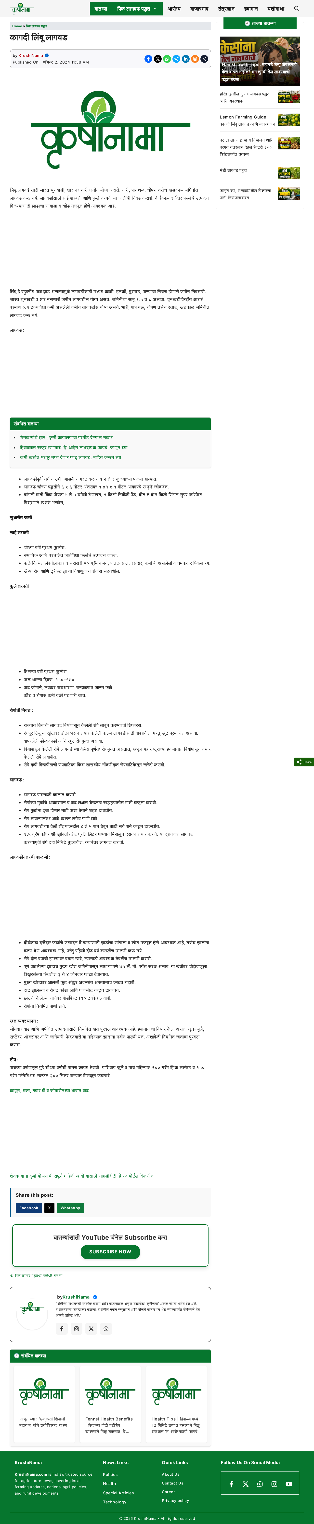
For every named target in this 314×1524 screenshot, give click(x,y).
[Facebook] (62, 1329)
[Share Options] (204, 59)
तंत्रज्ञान (226, 9)
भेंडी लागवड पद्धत (233, 170)
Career (168, 1491)
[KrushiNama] (22, 8)
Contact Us (172, 1483)
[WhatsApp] (260, 1484)
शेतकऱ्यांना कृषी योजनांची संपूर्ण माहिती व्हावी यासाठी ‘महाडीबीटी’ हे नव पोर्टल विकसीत (82, 1176)
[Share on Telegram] (176, 59)
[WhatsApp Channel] (106, 1329)
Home (17, 26)
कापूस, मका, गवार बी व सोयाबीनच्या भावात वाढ (49, 1090)
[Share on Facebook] (148, 59)
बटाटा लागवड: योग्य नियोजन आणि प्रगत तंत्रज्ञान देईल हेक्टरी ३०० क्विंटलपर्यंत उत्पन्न (247, 147)
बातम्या (101, 9)
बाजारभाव (199, 9)
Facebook (28, 1208)
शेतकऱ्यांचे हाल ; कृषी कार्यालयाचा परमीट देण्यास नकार (66, 437)
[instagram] (274, 1484)
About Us (170, 1474)
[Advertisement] (110, 251)
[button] (296, 8)
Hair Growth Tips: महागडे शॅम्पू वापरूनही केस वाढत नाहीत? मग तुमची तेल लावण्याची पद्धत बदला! (259, 72)
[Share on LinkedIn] (186, 59)
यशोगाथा (276, 9)
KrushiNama (31, 55)
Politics (110, 1474)
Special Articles (118, 1492)
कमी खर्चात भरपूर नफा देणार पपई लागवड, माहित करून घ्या (70, 457)
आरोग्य (174, 9)
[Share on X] (158, 59)
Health (109, 1483)
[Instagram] (76, 1329)
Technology (114, 1501)
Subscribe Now (110, 1252)
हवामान (251, 9)
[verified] (47, 55)
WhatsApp (70, 1208)
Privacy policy (175, 1500)
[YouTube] (289, 1484)
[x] (91, 1329)
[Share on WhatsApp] (167, 59)
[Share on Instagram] (195, 59)
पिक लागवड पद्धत (133, 9)
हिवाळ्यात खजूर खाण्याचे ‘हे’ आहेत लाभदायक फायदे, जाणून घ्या (73, 447)
